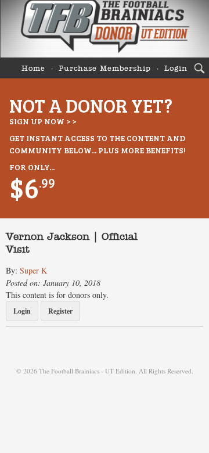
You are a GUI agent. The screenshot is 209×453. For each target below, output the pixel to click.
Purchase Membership (105, 69)
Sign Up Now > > (42, 121)
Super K (33, 270)
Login (176, 69)
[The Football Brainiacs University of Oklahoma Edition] (104, 28)
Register (60, 311)
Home (33, 69)
